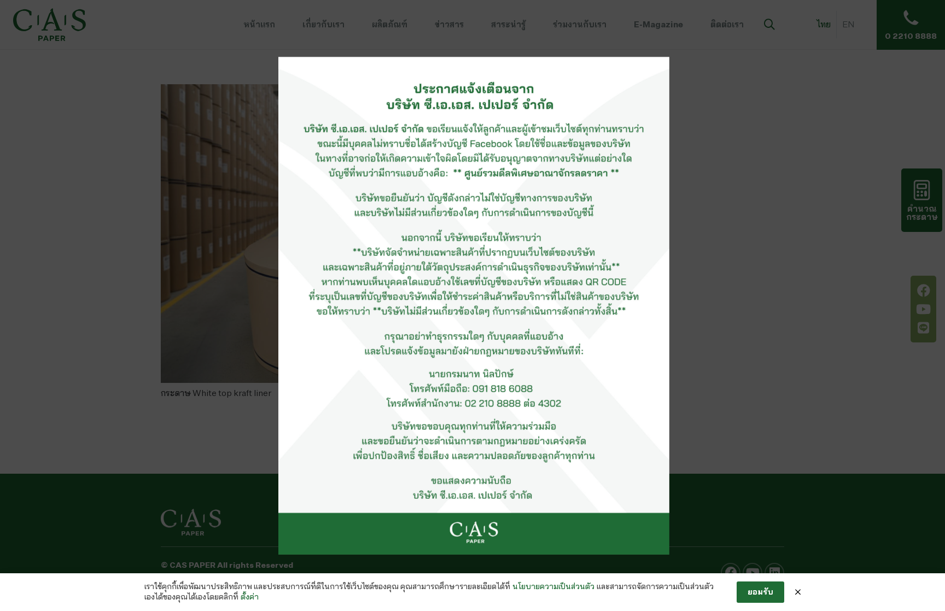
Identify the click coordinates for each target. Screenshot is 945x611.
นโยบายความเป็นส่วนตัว (553, 586)
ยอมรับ (760, 591)
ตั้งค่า (250, 596)
